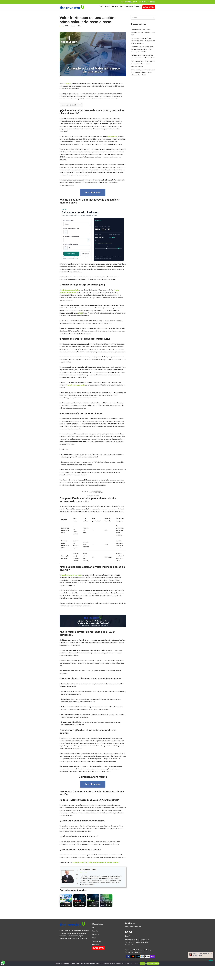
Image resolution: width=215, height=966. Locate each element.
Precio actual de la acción (70, 244)
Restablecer (85, 253)
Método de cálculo (68, 220)
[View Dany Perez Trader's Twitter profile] (77, 882)
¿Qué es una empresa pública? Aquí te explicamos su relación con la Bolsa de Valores (143, 40)
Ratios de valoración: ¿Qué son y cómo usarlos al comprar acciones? (95, 862)
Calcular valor (71, 253)
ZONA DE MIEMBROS (147, 2)
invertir (68, 83)
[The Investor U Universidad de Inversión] (72, 7)
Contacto (138, 7)
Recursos (115, 7)
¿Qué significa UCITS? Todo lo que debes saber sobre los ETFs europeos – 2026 (143, 63)
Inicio (101, 7)
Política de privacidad (153, 963)
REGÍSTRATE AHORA (129, 2)
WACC (80, 313)
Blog (121, 7)
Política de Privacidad (132, 942)
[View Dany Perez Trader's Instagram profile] (77, 878)
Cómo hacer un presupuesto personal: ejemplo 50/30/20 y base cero (143, 32)
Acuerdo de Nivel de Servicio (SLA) (137, 940)
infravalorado (112, 136)
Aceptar (142, 963)
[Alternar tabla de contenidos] (79, 105)
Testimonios (129, 7)
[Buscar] (153, 18)
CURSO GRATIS (148, 7)
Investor (62, 26)
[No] (213, 963)
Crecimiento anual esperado (71, 236)
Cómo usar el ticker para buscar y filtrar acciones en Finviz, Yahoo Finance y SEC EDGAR (142, 49)
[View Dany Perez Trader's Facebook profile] (77, 870)
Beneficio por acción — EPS (71, 228)
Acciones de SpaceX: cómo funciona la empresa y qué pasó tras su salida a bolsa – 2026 (143, 72)
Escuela (107, 7)
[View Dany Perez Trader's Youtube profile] (77, 874)
